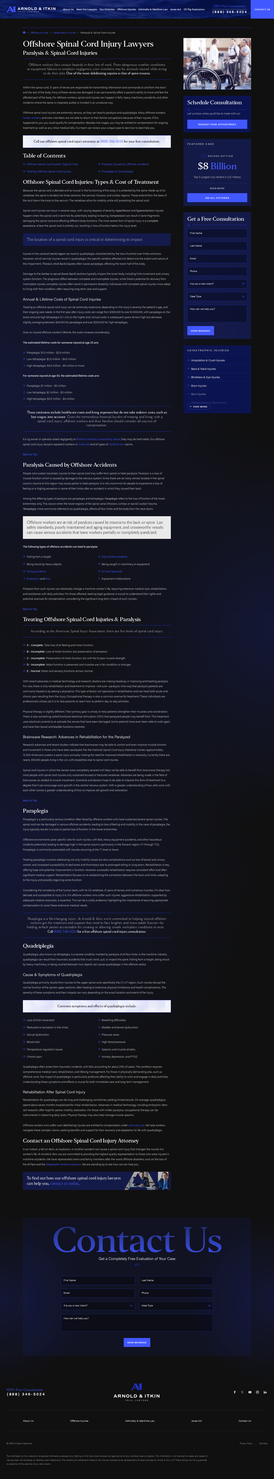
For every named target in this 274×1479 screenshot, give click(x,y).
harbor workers (32, 118)
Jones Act (175, 9)
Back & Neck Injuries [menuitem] (203, 369)
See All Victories (217, 197)
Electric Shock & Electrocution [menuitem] (209, 402)
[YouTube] (250, 1392)
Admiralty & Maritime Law (153, 9)
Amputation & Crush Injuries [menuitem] (208, 360)
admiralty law (136, 1125)
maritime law (116, 444)
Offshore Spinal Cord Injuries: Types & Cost (52, 164)
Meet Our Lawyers (86, 9)
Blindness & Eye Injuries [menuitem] (205, 377)
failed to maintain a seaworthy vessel (98, 439)
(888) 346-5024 (230, 11)
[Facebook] (234, 1392)
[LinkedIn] (265, 1392)
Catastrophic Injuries (64, 32)
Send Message (200, 330)
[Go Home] (24, 32)
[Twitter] (242, 1392)
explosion (63, 1164)
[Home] (30, 9)
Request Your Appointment (217, 124)
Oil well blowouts (112, 571)
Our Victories (107, 9)
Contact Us (262, 9)
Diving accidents (36, 571)
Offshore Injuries (126, 9)
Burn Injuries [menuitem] (198, 394)
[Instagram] (257, 1392)
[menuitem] (68, 9)
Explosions (33, 578)
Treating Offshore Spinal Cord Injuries (49, 171)
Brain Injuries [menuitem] (199, 386)
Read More (217, 188)
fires (47, 578)
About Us (68, 9)
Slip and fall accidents (114, 556)
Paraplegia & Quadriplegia (117, 171)
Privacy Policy (246, 1443)
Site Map (263, 1443)
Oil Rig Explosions (194, 9)
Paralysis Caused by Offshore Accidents (125, 164)
